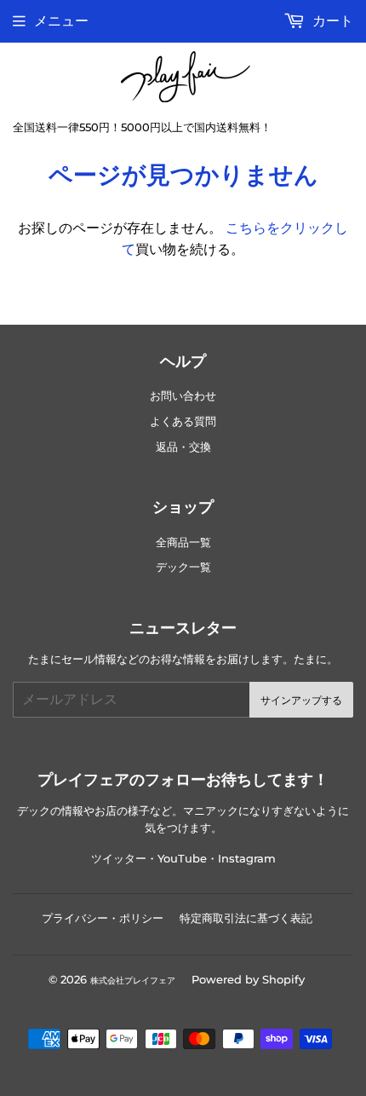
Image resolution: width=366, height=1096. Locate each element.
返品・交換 (183, 447)
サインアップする (301, 700)
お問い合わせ (183, 395)
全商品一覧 (183, 542)
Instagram (247, 858)
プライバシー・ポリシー (102, 918)
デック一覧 (183, 567)
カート (331, 21)
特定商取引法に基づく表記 (246, 918)
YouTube (182, 858)
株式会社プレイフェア (132, 980)
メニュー (61, 21)
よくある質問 (183, 421)
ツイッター (118, 858)
